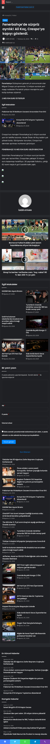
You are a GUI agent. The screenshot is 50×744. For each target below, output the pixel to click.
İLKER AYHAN (9, 39)
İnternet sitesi (7, 423)
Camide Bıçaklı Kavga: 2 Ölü (36, 331)
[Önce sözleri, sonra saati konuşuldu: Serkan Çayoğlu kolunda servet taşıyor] (8, 471)
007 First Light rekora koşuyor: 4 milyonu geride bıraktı (30, 566)
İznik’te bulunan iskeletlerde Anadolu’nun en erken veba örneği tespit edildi (12, 320)
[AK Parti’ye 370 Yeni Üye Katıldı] (13, 345)
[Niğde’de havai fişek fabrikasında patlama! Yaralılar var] (8, 636)
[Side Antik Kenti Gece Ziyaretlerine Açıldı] (37, 345)
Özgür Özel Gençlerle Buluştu (29, 623)
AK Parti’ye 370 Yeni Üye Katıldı (12, 355)
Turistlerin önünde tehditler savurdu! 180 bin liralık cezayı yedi (36, 307)
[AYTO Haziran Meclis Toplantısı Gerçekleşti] (8, 599)
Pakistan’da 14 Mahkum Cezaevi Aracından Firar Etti (24, 112)
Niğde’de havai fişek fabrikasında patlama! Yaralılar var (31, 634)
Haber (14, 15)
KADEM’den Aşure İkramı (12, 291)
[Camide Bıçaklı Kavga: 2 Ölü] (37, 322)
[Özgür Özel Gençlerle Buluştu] (8, 626)
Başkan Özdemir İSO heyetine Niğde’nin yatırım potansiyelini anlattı (30, 481)
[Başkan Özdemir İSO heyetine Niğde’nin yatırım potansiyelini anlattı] (8, 482)
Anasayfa (7, 15)
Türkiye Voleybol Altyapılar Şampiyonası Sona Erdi (23, 541)
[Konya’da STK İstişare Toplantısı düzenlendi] (8, 122)
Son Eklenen (25, 452)
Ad (3, 405)
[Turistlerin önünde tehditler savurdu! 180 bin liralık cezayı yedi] (37, 296)
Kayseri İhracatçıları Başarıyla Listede (18, 606)
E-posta (5, 414)
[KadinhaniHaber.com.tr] (25, 7)
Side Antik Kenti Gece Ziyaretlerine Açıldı (35, 355)
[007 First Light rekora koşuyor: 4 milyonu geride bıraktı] (8, 568)
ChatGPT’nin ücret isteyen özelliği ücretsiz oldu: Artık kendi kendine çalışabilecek (22, 514)
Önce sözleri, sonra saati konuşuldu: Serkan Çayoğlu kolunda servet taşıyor (32, 470)
